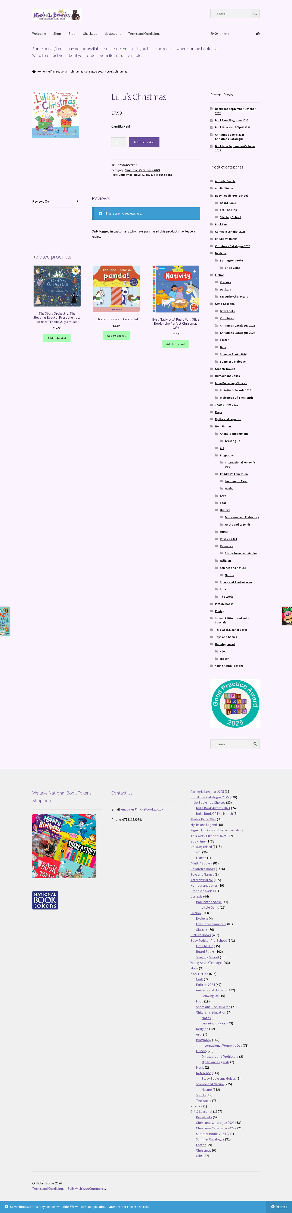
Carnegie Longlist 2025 (230, 232)
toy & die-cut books (159, 175)
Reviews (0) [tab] (40, 201)
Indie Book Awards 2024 (235, 390)
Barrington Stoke (231, 260)
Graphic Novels (225, 369)
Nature (229, 575)
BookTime (221, 224)
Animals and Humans (234, 434)
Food (223, 503)
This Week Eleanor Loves (231, 630)
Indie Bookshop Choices (231, 383)
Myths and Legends (228, 419)
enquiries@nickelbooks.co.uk (142, 809)
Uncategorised (225, 644)
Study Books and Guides (241, 553)
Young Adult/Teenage (229, 666)
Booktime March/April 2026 (232, 127)
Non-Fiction (223, 426)
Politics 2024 (228, 539)
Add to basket (144, 142)
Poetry (219, 611)
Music (224, 532)
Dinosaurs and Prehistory (242, 517)
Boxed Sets (227, 311)
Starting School (230, 217)
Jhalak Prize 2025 (226, 405)
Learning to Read (236, 481)
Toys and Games (226, 637)
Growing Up (232, 441)
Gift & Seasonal (57, 71)
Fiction (219, 275)
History (225, 510)
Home (41, 71)
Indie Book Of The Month (236, 397)
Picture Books (224, 604)
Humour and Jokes (227, 376)
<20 (222, 651)
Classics (225, 282)
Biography (227, 455)
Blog (71, 33)
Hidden (224, 659)
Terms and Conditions (144, 33)
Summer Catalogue (233, 361)
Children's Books (226, 239)
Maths (229, 488)
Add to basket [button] (57, 338)
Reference (226, 546)
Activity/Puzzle (225, 181)
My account (112, 33)
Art (222, 448)
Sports (224, 589)
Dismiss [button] (281, 1206)
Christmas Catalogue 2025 (232, 246)
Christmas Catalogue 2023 (87, 71)
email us (129, 48)
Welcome (39, 33)
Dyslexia (220, 253)
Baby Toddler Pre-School (231, 196)
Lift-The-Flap (228, 210)
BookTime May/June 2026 (231, 120)
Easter (224, 340)
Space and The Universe (236, 582)
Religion (225, 560)
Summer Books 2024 (233, 354)
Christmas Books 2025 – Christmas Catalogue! (231, 137)
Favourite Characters (234, 296)
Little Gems (232, 268)
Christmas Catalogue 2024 (237, 333)
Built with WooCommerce (86, 1188)
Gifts (223, 347)
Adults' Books (224, 188)
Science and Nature (233, 568)
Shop (57, 33)
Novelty (139, 175)
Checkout (90, 33)
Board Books (228, 203)
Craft (223, 496)
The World (226, 597)
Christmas (126, 175)
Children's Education (234, 474)
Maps (218, 412)
